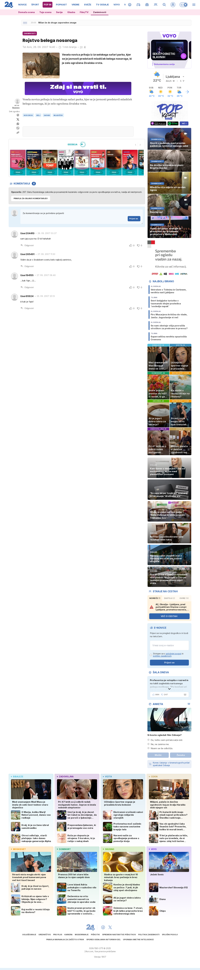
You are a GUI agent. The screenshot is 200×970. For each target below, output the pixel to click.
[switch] (184, 4)
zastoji (169, 598)
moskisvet (19, 849)
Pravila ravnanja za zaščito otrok (65, 939)
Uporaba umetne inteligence (138, 939)
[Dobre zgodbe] (129, 4)
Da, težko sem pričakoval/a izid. (167, 740)
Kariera (68, 934)
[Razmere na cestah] (155, 4)
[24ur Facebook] (103, 927)
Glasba (71, 12)
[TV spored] (147, 4)
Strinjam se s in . (168, 655)
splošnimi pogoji (173, 653)
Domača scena (26, 12)
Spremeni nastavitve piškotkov (119, 934)
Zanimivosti (99, 12)
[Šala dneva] (184, 694)
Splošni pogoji (170, 934)
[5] (65, 162)
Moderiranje (82, 934)
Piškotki (95, 934)
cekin (154, 776)
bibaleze (18, 776)
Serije (59, 12)
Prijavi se (133, 219)
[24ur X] (110, 927)
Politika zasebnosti (149, 934)
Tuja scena (45, 12)
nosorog (28, 115)
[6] (82, 162)
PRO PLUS (57, 934)
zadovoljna (66, 776)
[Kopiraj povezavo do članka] (18, 132)
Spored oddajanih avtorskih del (103, 939)
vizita (108, 776)
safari (47, 115)
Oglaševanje (29, 934)
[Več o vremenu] (187, 92)
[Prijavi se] (172, 4)
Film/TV (84, 12)
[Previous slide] (135, 144)
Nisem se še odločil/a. (162, 748)
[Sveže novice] (25, 23)
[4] (50, 162)
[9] (130, 162)
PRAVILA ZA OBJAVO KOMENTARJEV (31, 198)
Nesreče (154, 598)
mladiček (58, 115)
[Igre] (138, 4)
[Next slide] (140, 144)
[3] (33, 162)
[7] (98, 162)
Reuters (15, 108)
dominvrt (65, 849)
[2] (17, 162)
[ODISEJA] (76, 144)
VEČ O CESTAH (169, 616)
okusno (109, 849)
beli (38, 115)
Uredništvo (45, 934)
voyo (154, 849)
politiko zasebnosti (162, 656)
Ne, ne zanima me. (160, 744)
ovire (184, 598)
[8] (114, 162)
